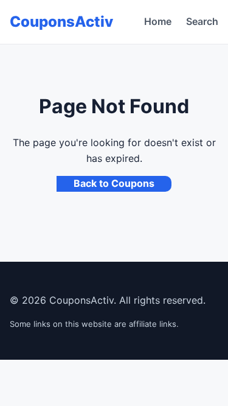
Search (202, 21)
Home (157, 21)
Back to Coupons (114, 183)
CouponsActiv (61, 21)
